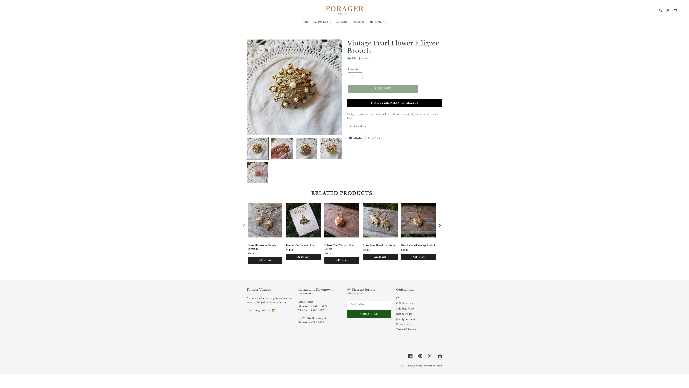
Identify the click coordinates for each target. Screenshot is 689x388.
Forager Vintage (415, 366)
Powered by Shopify (433, 366)
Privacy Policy (404, 324)
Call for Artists (404, 303)
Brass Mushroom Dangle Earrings (262, 247)
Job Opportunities (406, 319)
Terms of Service (406, 329)
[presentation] (243, 226)
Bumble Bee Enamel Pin (300, 245)
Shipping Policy (405, 308)
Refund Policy (404, 314)
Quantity (353, 69)
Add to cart (265, 260)
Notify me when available (394, 102)
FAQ (399, 298)
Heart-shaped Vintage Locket (418, 245)
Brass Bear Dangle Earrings (379, 245)
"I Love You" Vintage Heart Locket (339, 247)
